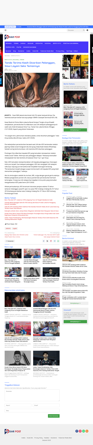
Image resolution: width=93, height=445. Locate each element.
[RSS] (86, 431)
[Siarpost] (12, 37)
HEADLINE (30, 43)
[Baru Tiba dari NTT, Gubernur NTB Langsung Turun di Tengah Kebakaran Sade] (13, 253)
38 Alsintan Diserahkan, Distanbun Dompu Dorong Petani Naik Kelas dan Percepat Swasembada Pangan (75, 272)
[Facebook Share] (43, 241)
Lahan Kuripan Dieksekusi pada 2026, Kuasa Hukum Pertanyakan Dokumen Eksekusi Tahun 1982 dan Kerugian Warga (75, 278)
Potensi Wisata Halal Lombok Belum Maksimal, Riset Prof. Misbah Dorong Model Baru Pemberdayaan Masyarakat (74, 164)
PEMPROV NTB (10, 47)
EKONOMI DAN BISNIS (29, 47)
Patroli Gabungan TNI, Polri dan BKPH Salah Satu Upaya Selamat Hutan (46, 235)
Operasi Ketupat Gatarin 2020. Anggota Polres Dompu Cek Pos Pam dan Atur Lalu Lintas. (76, 224)
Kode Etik (35, 51)
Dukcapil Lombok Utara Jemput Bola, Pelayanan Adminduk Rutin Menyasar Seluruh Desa (31, 211)
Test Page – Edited (72, 51)
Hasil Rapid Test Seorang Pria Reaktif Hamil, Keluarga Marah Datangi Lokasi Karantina (75, 218)
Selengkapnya (74, 130)
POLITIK (19, 47)
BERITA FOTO (57, 43)
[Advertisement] (46, 12)
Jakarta (8, 228)
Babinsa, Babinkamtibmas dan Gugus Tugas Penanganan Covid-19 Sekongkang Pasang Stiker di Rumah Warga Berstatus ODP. (77, 231)
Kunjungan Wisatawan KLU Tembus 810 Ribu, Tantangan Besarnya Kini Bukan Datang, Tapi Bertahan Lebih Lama (67, 178)
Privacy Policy (60, 51)
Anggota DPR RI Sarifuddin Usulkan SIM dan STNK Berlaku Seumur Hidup (77, 199)
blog (14, 51)
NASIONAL (48, 43)
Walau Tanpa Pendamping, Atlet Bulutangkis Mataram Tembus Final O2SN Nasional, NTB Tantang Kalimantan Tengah (31, 218)
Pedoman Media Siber (47, 51)
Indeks (28, 51)
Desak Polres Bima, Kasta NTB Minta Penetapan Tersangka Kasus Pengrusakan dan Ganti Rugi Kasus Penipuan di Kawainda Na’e (32, 214)
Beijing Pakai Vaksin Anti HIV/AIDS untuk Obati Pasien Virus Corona (16, 235)
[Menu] (6, 30)
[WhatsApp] (83, 431)
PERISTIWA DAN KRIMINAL (70, 43)
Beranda (8, 51)
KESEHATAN (39, 43)
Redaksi (46, 438)
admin (10, 69)
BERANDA (9, 43)
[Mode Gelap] (87, 30)
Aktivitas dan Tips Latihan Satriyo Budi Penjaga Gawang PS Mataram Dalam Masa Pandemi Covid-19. (77, 205)
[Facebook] (76, 431)
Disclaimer (21, 51)
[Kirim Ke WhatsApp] (58, 241)
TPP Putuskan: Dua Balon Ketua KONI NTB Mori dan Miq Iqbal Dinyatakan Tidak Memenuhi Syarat (75, 291)
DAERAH (23, 43)
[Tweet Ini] (47, 241)
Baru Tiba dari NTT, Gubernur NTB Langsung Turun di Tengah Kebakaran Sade (28, 200)
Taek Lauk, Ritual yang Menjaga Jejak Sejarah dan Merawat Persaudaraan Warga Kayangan (82, 178)
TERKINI (16, 43)
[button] (84, 30)
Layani (15, 228)
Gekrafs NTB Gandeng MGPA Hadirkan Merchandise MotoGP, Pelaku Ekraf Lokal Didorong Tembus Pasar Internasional (32, 207)
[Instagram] (80, 431)
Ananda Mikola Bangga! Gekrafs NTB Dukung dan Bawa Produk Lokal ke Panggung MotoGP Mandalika (42, 27)
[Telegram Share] (54, 241)
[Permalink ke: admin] (6, 70)
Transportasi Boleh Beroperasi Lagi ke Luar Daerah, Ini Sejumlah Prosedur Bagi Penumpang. (77, 212)
